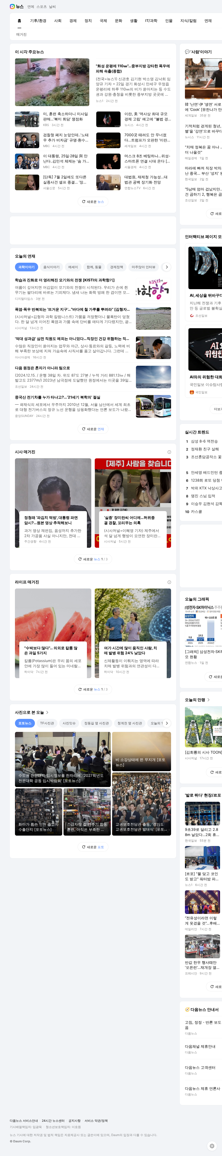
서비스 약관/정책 (96, 1120)
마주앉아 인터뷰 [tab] (143, 267)
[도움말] (169, 452)
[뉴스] (20, 6)
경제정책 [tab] (116, 267)
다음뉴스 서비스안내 (24, 1120)
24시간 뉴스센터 (53, 1120)
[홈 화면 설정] (212, 1146)
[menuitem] (19, 20)
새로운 (95, 202)
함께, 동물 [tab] (94, 267)
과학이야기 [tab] (26, 267)
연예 (30, 6)
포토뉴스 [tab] (24, 723)
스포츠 (41, 6)
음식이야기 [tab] (51, 267)
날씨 (52, 6)
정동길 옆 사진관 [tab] (96, 723)
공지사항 (75, 1120)
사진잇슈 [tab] (69, 723)
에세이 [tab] (73, 267)
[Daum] (13, 6)
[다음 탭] (166, 267)
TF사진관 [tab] (47, 723)
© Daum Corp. (20, 1141)
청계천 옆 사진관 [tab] (130, 723)
